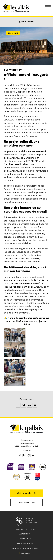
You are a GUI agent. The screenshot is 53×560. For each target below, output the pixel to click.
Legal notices (25, 534)
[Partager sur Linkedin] (29, 404)
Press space (24, 502)
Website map (25, 539)
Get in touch (24, 493)
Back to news (27, 21)
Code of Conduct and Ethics (25, 548)
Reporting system (25, 543)
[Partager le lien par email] (35, 404)
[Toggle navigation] (47, 7)
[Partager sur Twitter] (24, 404)
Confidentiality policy (25, 529)
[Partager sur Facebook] (18, 404)
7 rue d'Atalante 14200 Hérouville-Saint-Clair (26, 444)
